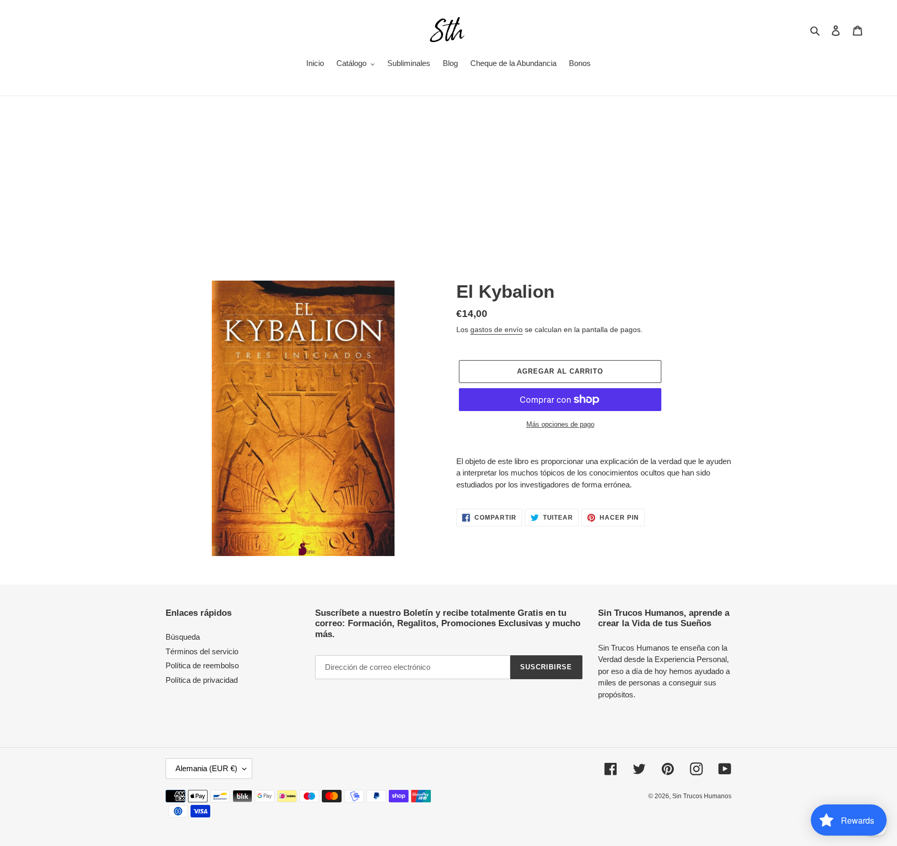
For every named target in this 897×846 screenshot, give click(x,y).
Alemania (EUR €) (206, 768)
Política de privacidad (202, 680)
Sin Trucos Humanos (701, 796)
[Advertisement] (448, 174)
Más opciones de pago (560, 424)
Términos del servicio (202, 651)
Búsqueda (183, 636)
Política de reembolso (202, 665)
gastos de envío (496, 329)
